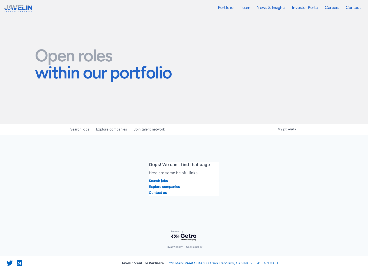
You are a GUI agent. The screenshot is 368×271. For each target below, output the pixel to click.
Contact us (158, 192)
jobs (79, 129)
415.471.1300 (267, 263)
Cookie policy (194, 246)
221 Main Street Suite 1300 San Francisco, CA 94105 (210, 263)
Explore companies (164, 186)
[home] (18, 8)
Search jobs (158, 180)
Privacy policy (174, 246)
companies (111, 129)
